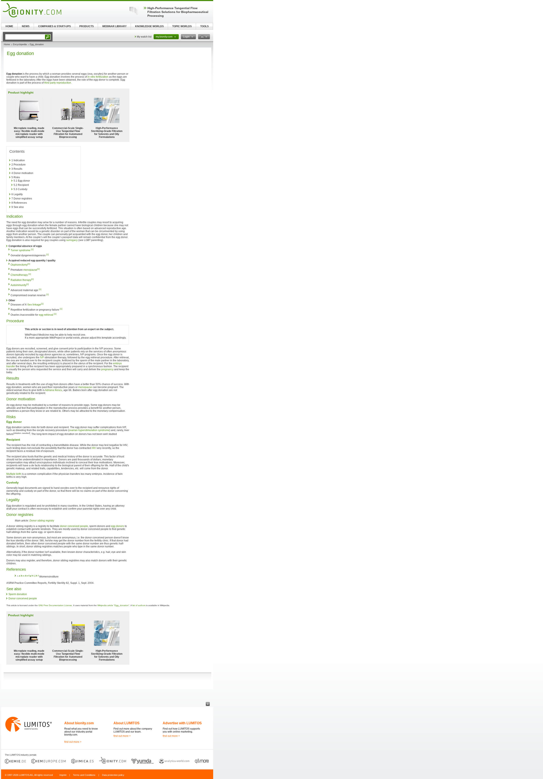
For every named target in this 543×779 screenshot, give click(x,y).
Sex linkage (34, 304)
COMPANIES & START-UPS (54, 26)
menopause (30, 269)
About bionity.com (79, 723)
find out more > (72, 741)
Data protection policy (113, 775)
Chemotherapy (19, 274)
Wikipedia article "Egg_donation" (113, 605)
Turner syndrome (20, 250)
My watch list (144, 36)
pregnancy (107, 369)
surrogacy (72, 240)
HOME (9, 26)
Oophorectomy (19, 264)
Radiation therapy (21, 280)
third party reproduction (57, 82)
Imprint (62, 775)
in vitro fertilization (98, 76)
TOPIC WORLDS (182, 26)
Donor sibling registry (41, 520)
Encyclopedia (20, 44)
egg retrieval (46, 314)
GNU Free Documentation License (55, 605)
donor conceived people (74, 526)
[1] (32, 249)
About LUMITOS (126, 723)
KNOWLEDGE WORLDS (149, 26)
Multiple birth (13, 473)
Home (7, 44)
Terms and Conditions (84, 775)
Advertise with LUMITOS (182, 723)
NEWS (25, 26)
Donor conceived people (22, 598)
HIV (94, 448)
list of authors (139, 605)
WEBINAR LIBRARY (114, 26)
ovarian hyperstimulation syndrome (89, 430)
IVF (42, 357)
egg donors (117, 526)
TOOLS (204, 26)
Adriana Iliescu (53, 390)
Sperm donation (17, 594)
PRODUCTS (86, 26)
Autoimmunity (18, 285)
